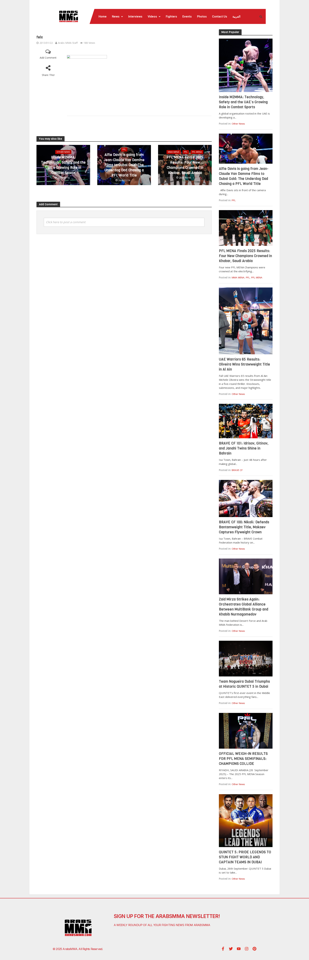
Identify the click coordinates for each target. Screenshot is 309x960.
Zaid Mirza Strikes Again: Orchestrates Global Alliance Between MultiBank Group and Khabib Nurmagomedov (243, 607)
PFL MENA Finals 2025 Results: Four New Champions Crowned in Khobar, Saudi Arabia (184, 165)
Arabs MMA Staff (68, 42)
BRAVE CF (237, 470)
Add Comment (48, 57)
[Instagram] (247, 949)
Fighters (171, 16)
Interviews (135, 16)
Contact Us (219, 16)
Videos (152, 16)
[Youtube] (239, 949)
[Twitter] (231, 949)
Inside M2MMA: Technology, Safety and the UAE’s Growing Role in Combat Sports (63, 165)
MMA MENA (173, 151)
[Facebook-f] (223, 949)
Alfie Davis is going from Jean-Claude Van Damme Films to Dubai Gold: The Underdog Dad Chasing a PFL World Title (124, 165)
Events (187, 16)
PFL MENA (197, 151)
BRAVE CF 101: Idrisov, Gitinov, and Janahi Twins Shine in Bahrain (243, 448)
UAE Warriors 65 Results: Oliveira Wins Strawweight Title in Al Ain (244, 364)
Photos (202, 16)
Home (103, 16)
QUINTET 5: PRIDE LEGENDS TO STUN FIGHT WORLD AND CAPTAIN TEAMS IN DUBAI (245, 857)
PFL (124, 149)
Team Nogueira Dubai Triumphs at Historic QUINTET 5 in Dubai (244, 684)
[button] (117, 16)
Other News (63, 151)
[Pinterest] (254, 949)
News (115, 16)
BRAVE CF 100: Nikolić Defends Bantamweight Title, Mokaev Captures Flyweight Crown (244, 527)
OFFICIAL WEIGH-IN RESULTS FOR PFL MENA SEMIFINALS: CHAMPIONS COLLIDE (243, 758)
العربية (236, 16)
